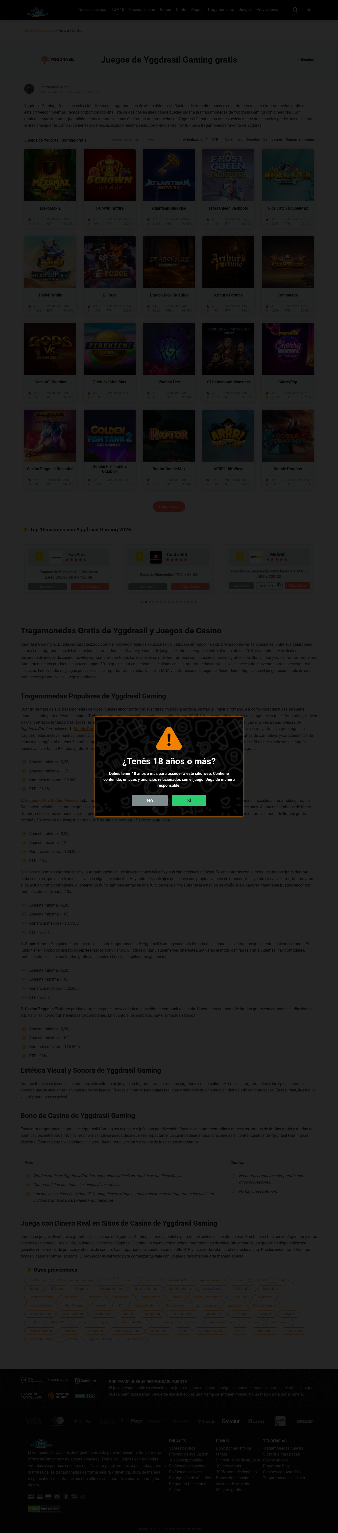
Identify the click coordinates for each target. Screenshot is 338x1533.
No (150, 800)
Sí (189, 800)
